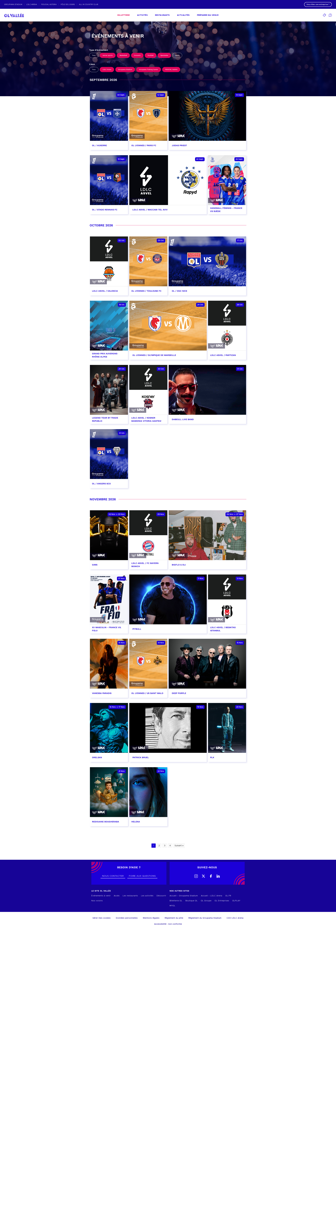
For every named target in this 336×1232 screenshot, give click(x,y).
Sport (177, 55)
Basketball (123, 55)
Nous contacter (113, 876)
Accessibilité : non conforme (168, 924)
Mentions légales (151, 918)
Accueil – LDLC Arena (211, 896)
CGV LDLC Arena (235, 918)
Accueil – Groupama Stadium (184, 896)
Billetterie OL (176, 901)
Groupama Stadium (125, 69)
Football (150, 55)
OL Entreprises (222, 901)
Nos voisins (97, 901)
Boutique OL (191, 901)
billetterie (123, 15)
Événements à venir (101, 896)
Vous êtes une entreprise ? (317, 4)
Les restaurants (130, 896)
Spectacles (164, 55)
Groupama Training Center (148, 69)
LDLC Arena (107, 69)
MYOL (172, 906)
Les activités (147, 896)
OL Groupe (206, 901)
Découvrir (161, 896)
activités (142, 15)
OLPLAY (236, 901)
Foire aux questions (142, 876)
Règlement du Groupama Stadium (204, 918)
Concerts (137, 55)
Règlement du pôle (174, 918)
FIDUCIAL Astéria (171, 69)
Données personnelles (127, 918)
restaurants (162, 15)
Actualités (183, 15)
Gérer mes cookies (102, 918)
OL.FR (228, 896)
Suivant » (179, 846)
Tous (94, 55)
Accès (117, 896)
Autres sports (108, 55)
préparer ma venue (208, 15)
